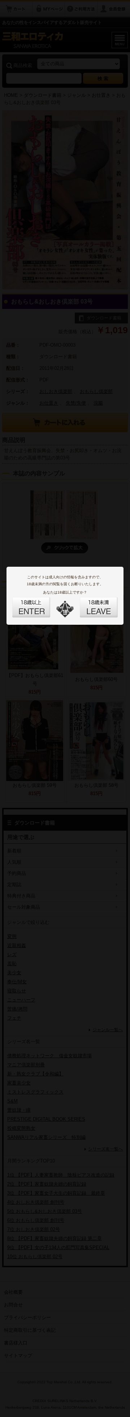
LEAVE (91, 602)
